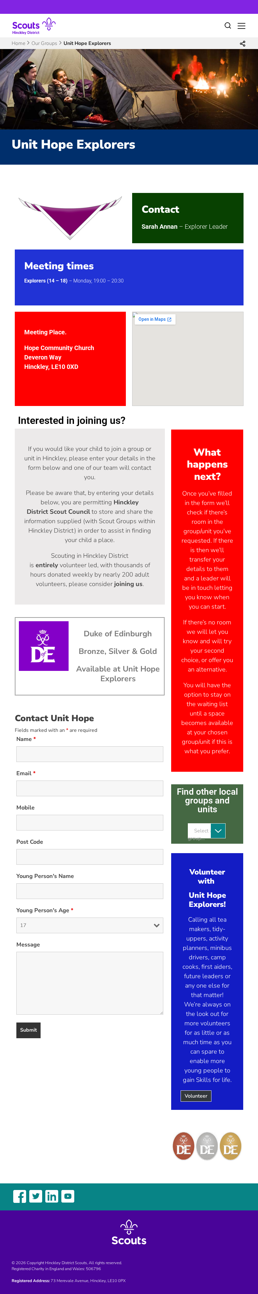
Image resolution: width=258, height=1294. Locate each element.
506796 (93, 1269)
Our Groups (44, 43)
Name (26, 739)
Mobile (25, 807)
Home (18, 43)
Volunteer (196, 1096)
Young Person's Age (44, 910)
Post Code (29, 842)
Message (28, 944)
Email (26, 773)
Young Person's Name (45, 876)
